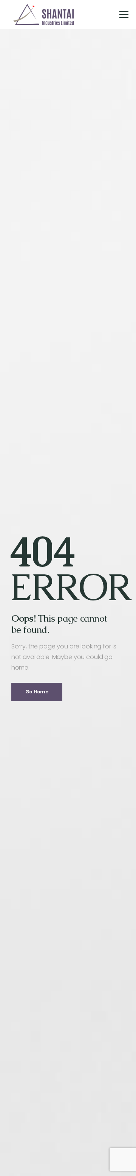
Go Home (36, 691)
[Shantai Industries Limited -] (43, 14)
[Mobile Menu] (123, 14)
